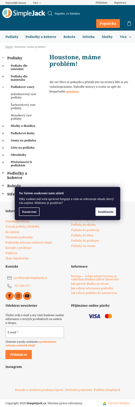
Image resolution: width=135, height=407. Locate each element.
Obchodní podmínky (19, 237)
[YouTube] (27, 296)
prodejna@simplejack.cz (30, 278)
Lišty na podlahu (23, 147)
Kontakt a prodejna (18, 248)
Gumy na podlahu (23, 140)
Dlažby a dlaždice (23, 126)
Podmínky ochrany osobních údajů (28, 242)
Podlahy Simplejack (107, 390)
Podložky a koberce (17, 175)
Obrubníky (18, 155)
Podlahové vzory (22, 87)
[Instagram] (18, 296)
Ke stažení (12, 232)
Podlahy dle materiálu (19, 78)
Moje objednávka (16, 258)
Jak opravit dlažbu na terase (90, 283)
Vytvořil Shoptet (119, 403)
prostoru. (73, 91)
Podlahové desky (23, 133)
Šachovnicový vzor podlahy (23, 106)
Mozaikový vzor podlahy (21, 117)
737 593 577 (22, 286)
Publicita (11, 253)
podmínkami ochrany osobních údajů (30, 343)
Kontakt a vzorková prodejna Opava (39, 390)
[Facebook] (9, 296)
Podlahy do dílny (82, 235)
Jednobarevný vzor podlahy (23, 95)
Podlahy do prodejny (85, 240)
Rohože (14, 185)
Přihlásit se (18, 354)
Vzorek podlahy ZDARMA (22, 226)
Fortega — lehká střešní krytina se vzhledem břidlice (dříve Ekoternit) (95, 278)
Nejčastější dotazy (15, 2)
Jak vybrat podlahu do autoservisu (94, 293)
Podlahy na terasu (83, 246)
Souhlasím (105, 212)
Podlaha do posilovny (85, 230)
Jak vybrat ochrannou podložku (92, 288)
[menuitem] (12, 37)
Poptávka (108, 23)
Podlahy (14, 57)
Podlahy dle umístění (19, 67)
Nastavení (29, 212)
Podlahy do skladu (83, 224)
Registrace (120, 2)
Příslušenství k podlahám (21, 163)
